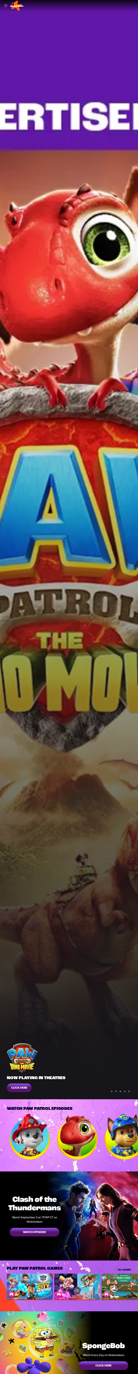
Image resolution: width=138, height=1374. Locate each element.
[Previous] (3, 1136)
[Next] (134, 1136)
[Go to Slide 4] (124, 1091)
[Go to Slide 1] (111, 1091)
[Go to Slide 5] (129, 1091)
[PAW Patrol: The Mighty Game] (77, 1286)
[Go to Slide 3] (120, 1091)
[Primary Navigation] (5, 5)
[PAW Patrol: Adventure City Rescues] (30, 1286)
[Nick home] (16, 6)
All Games (124, 1269)
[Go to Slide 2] (116, 1091)
